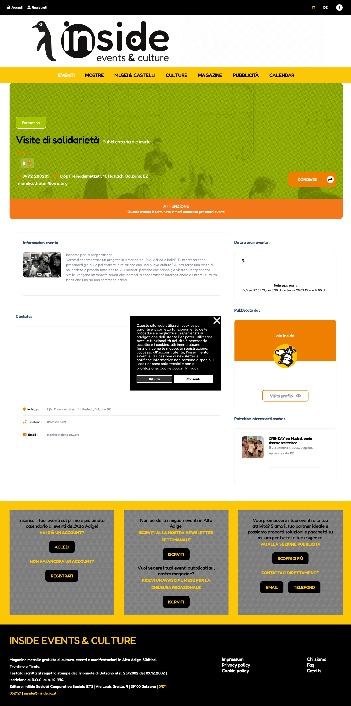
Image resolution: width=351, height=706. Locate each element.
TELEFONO (304, 587)
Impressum (233, 659)
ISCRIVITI (176, 554)
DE (325, 7)
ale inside (141, 141)
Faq (310, 665)
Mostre (94, 75)
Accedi (17, 7)
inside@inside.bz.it (40, 693)
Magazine (210, 75)
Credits (314, 670)
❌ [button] (217, 320)
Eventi (66, 75)
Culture (176, 75)
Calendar (281, 75)
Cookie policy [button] (171, 368)
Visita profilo (282, 395)
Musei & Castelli (134, 75)
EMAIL (272, 587)
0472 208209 (36, 176)
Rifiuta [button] (154, 379)
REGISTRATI (62, 575)
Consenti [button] (193, 379)
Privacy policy (236, 665)
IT (313, 7)
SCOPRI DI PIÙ (290, 558)
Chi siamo (316, 659)
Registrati (39, 7)
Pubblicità (246, 75)
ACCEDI (62, 546)
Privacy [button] (191, 368)
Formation (31, 122)
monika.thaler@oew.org (43, 183)
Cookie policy (235, 670)
